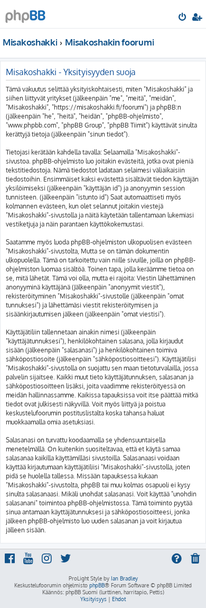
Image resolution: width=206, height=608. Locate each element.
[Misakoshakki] (25, 13)
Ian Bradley (124, 578)
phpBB (97, 585)
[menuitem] (183, 18)
